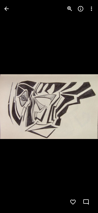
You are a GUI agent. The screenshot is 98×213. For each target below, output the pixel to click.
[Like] (73, 202)
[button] (82, 106)
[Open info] (80, 8)
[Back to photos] (6, 8)
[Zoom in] (69, 8)
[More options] (91, 8)
